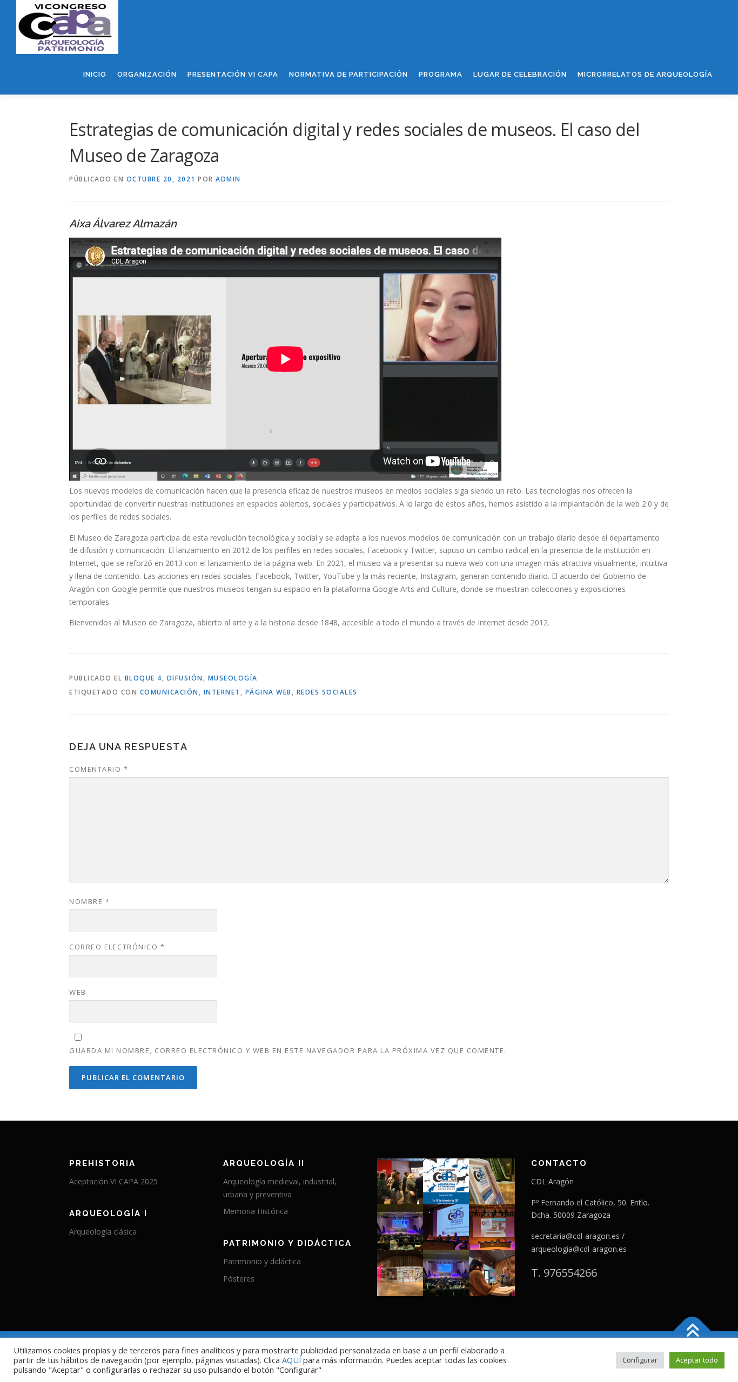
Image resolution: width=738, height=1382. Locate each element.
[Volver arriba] (692, 1331)
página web (268, 692)
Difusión (185, 678)
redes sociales (327, 692)
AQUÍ (292, 1359)
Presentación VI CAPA (232, 74)
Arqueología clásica (103, 1231)
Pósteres (238, 1278)
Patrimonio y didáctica (262, 1261)
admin (228, 179)
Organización (147, 74)
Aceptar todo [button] (697, 1360)
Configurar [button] (640, 1360)
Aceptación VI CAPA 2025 (113, 1181)
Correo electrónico (117, 947)
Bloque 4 (143, 678)
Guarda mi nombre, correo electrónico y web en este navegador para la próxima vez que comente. (288, 1050)
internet (222, 692)
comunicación (169, 692)
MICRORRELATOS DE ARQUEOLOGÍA (645, 74)
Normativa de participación (348, 74)
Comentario (98, 769)
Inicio (94, 74)
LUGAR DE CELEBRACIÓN (520, 74)
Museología (233, 678)
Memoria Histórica (255, 1211)
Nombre (89, 901)
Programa (440, 74)
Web (77, 992)
